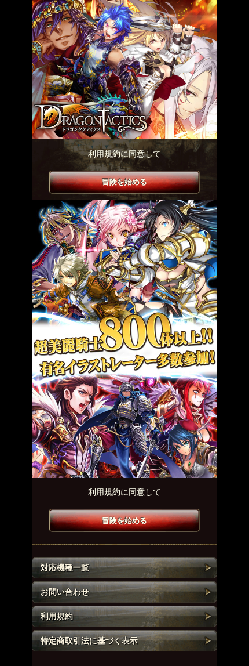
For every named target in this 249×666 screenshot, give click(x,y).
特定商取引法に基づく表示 (89, 640)
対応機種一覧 (65, 567)
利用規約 (57, 616)
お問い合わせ (65, 591)
